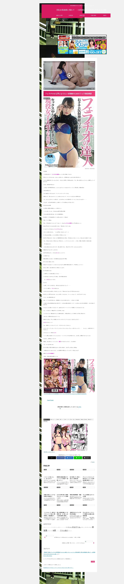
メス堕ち (73, 419)
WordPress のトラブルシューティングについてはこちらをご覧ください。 (58, 567)
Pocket (51, 400)
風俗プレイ (91, 419)
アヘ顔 (65, 527)
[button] (87, 457)
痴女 (86, 419)
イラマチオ (58, 530)
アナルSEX (53, 527)
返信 (93, 561)
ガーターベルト (88, 527)
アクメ (49, 530)
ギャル (70, 527)
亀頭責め (78, 419)
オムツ (47, 527)
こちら (79, 406)
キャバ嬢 (57, 527)
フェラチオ (68, 419)
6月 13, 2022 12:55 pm (47, 555)
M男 (54, 530)
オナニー (70, 530)
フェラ (62, 419)
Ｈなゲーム (54, 419)
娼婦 (83, 419)
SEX (58, 419)
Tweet (48, 400)
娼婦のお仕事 (47, 419)
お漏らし (82, 527)
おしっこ (49, 527)
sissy (44, 527)
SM (66, 527)
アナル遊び (64, 530)
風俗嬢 (46, 421)
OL (59, 527)
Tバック (62, 527)
